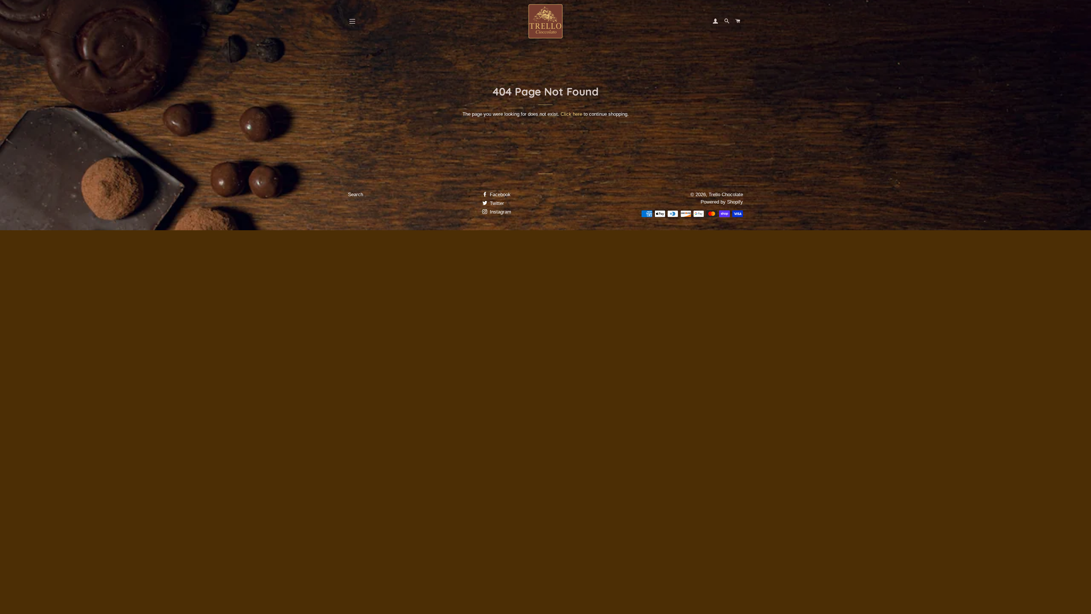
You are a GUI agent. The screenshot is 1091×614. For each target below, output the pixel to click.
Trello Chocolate (726, 194)
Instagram (499, 212)
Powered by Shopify (722, 202)
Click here (571, 114)
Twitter (496, 203)
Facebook (499, 194)
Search (355, 194)
